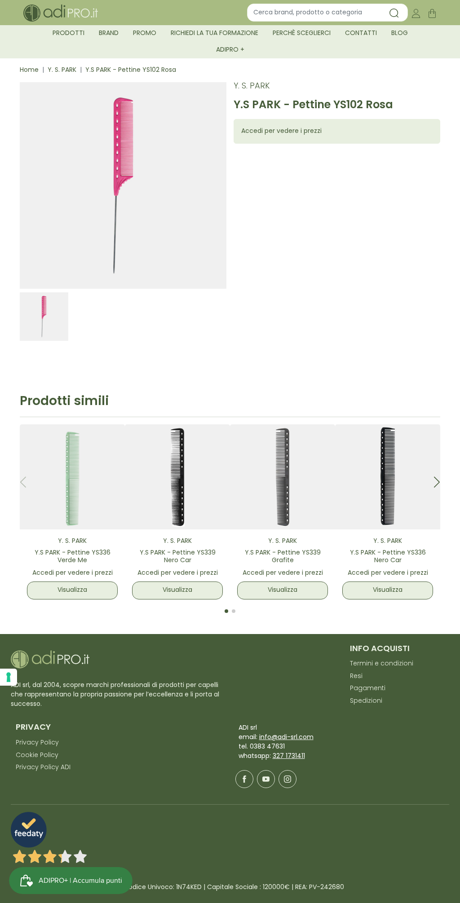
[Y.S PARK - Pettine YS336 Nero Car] (387, 476)
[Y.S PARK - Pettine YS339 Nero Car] (177, 476)
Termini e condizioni (381, 664)
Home (29, 70)
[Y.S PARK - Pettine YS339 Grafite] (282, 476)
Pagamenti (367, 688)
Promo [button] (144, 33)
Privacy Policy (37, 743)
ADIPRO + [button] (230, 50)
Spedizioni (366, 701)
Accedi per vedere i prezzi (281, 131)
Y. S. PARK (62, 70)
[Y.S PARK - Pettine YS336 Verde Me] (72, 476)
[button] (436, 482)
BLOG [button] (399, 33)
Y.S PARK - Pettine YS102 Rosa (130, 70)
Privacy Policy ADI (43, 767)
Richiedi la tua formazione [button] (214, 33)
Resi (356, 676)
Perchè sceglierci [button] (302, 33)
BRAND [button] (109, 33)
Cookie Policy (37, 755)
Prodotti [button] (68, 33)
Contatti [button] (361, 33)
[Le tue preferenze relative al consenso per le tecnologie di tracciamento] (8, 677)
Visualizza (72, 590)
